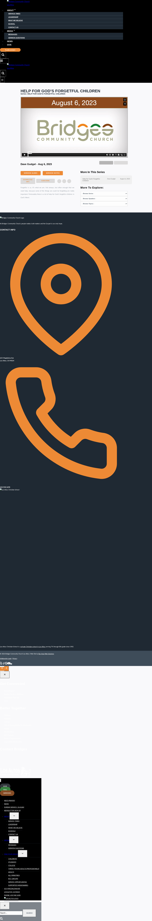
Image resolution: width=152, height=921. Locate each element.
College (7, 722)
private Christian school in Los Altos (33, 647)
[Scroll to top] (2, 669)
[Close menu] (0, 780)
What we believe (15, 828)
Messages (12, 34)
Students (7, 719)
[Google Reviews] (6, 664)
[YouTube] (8, 664)
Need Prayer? (9, 691)
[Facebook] (3, 664)
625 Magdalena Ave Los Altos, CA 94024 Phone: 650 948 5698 (12, 892)
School (11, 24)
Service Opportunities (12, 738)
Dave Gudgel (111, 179)
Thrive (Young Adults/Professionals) (17, 725)
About (7, 816)
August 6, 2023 (125, 179)
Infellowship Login (5, 658)
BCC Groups (9, 735)
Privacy (15, 658)
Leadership (13, 17)
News (10, 41)
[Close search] (5, 905)
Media (6, 840)
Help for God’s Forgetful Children (91, 179)
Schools (11, 831)
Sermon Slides (30, 173)
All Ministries (9, 732)
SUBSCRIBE (45, 180)
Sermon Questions (16, 38)
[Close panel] (5, 674)
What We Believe (15, 20)
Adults (6, 728)
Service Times (14, 14)
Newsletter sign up (12, 810)
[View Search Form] (3, 55)
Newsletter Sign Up (11, 697)
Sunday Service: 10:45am (13, 694)
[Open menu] (2, 80)
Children (7, 715)
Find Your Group (11, 854)
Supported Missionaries (13, 742)
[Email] (11, 664)
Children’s (12, 859)
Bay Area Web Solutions (46, 654)
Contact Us (13, 27)
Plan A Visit (10, 50)
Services (7, 793)
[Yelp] (1, 664)
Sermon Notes (53, 173)
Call (5, 789)
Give (9, 45)
